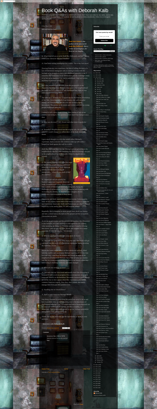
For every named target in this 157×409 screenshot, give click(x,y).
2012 (96, 387)
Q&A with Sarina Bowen (102, 266)
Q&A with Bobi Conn (101, 171)
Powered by (100, 45)
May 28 (98, 124)
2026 (96, 73)
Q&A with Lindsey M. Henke (103, 156)
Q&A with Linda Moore (101, 235)
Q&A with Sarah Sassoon (102, 291)
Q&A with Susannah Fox (102, 326)
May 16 (98, 226)
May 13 (98, 255)
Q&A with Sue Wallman (101, 179)
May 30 (98, 107)
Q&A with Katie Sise (101, 103)
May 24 (98, 150)
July (98, 89)
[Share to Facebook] (67, 328)
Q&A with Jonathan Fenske (102, 203)
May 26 (98, 130)
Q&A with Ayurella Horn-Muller (103, 336)
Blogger (81, 404)
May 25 (98, 139)
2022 (96, 366)
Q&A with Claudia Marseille (102, 148)
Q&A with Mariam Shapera (102, 214)
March (98, 358)
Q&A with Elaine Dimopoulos (103, 175)
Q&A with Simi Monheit (101, 278)
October (99, 83)
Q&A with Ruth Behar (101, 111)
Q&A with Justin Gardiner (102, 134)
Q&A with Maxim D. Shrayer (103, 199)
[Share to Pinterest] (69, 328)
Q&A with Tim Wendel (101, 230)
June (98, 91)
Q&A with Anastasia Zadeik (102, 118)
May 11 (98, 272)
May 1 (97, 353)
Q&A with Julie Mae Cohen (102, 307)
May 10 (98, 282)
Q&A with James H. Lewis (102, 197)
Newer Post (45, 369)
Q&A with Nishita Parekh (102, 132)
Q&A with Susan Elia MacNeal (103, 173)
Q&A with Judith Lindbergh (102, 284)
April (98, 356)
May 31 (98, 101)
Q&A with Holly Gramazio (102, 95)
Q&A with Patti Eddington (102, 295)
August (98, 87)
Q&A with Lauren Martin (101, 232)
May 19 (98, 195)
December (99, 79)
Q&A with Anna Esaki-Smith (102, 318)
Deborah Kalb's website (100, 56)
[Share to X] (66, 328)
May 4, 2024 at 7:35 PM (59, 336)
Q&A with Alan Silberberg (102, 218)
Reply (48, 340)
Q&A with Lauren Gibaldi (102, 212)
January (99, 362)
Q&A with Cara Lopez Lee (102, 99)
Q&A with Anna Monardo (102, 208)
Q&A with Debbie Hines (101, 188)
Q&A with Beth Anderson (102, 243)
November (99, 81)
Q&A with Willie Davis (101, 136)
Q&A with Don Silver (101, 280)
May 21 (98, 177)
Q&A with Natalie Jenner (102, 239)
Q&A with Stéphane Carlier (102, 349)
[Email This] (63, 328)
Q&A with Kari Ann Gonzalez (103, 183)
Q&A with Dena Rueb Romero (103, 286)
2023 (96, 364)
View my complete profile (100, 395)
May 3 (97, 334)
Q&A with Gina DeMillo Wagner (103, 222)
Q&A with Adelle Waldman (102, 316)
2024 (96, 77)
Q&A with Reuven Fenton (102, 122)
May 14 (98, 247)
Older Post (86, 369)
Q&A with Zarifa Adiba (101, 128)
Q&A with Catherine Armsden (103, 251)
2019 (96, 373)
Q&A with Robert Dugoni (102, 146)
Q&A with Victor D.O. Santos (103, 320)
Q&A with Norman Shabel (102, 270)
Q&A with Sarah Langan (102, 141)
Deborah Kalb (98, 393)
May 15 (98, 237)
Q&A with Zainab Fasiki (101, 332)
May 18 (98, 205)
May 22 (98, 167)
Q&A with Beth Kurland (101, 201)
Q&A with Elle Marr (100, 345)
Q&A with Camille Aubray (102, 347)
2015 (96, 381)
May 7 (97, 313)
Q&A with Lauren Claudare (102, 210)
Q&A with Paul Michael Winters (103, 152)
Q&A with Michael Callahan (102, 169)
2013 (96, 385)
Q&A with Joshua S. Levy (102, 245)
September (99, 85)
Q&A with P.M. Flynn (101, 126)
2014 (96, 383)
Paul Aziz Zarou (75, 41)
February (99, 360)
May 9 (97, 293)
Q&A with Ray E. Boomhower (103, 109)
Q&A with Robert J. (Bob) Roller (103, 224)
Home (66, 369)
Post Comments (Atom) (54, 372)
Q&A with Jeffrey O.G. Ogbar (103, 97)
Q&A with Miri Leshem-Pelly (102, 301)
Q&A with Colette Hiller (101, 289)
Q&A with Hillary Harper (101, 105)
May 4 (97, 322)
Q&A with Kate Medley (101, 253)
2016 (96, 379)
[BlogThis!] (64, 328)
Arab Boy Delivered (76, 46)
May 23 (98, 159)
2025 (96, 75)
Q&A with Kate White (101, 241)
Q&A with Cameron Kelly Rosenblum (105, 328)
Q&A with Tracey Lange (101, 268)
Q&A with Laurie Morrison (102, 249)
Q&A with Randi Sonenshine (103, 161)
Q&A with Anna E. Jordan (102, 193)
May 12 (98, 264)
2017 (96, 377)
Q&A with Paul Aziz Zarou (102, 330)
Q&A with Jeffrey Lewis (101, 165)
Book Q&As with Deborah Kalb (75, 10)
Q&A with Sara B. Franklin (102, 116)
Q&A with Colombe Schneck (103, 228)
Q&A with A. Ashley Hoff (102, 276)
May (98, 93)
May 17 (98, 216)
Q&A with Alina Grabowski (102, 305)
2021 (96, 369)
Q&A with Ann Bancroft (101, 120)
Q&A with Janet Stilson (101, 351)
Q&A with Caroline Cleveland (103, 299)
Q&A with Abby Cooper (101, 309)
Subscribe (104, 40)
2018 (96, 375)
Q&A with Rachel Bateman (102, 220)
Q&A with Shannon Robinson (103, 324)
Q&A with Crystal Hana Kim (102, 257)
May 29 (98, 114)
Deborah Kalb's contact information (103, 55)
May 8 (97, 303)
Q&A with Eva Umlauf (101, 297)
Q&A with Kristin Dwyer (101, 338)
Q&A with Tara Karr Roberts (102, 259)
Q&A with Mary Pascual (102, 262)
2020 (96, 371)
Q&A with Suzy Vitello (101, 163)
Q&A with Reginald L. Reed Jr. (103, 154)
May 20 (98, 185)
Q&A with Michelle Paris (102, 274)
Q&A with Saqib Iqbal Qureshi (103, 311)
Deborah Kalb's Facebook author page (104, 58)
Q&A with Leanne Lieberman (103, 181)
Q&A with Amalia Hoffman (102, 340)
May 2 (97, 343)
